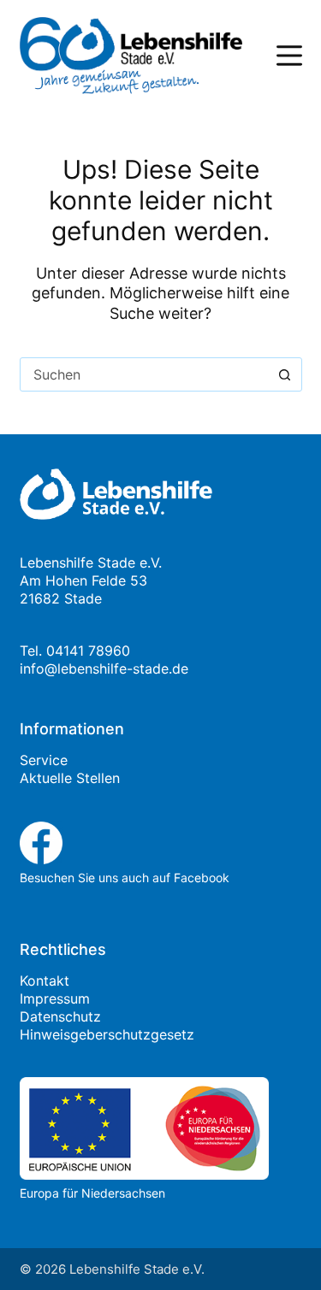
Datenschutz (60, 1016)
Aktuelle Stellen (70, 777)
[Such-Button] (285, 374)
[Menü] (289, 55)
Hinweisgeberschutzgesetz (107, 1034)
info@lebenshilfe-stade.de (104, 668)
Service (44, 760)
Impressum (55, 998)
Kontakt (44, 980)
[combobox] (145, 374)
